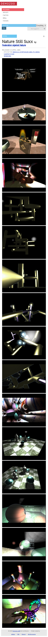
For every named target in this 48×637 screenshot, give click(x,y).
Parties (5, 15)
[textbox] (19, 25)
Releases (6, 9)
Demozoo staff (16, 631)
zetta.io (13, 634)
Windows (7, 56)
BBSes (5, 18)
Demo (5, 36)
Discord (24, 634)
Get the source (32, 634)
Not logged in (35, 29)
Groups (5, 12)
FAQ (18, 634)
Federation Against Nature (14, 45)
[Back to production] (44, 36)
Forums (5, 21)
